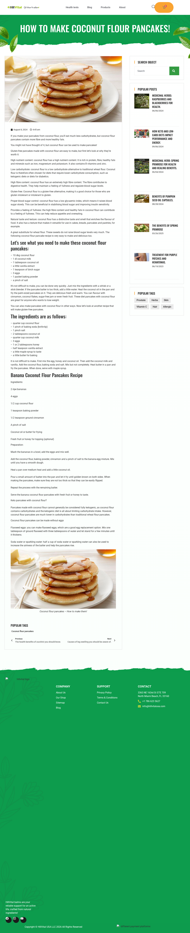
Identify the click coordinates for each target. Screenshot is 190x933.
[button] (154, 7)
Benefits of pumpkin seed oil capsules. (163, 198)
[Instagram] (16, 920)
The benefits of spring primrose (165, 227)
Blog (89, 7)
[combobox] (151, 71)
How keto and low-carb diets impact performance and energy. (163, 136)
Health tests (72, 7)
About (122, 7)
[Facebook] (9, 920)
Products (105, 7)
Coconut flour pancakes (22, 631)
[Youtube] (23, 920)
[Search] (174, 71)
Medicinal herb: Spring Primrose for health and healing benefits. (165, 164)
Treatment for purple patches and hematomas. (164, 258)
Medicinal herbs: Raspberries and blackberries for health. (162, 101)
